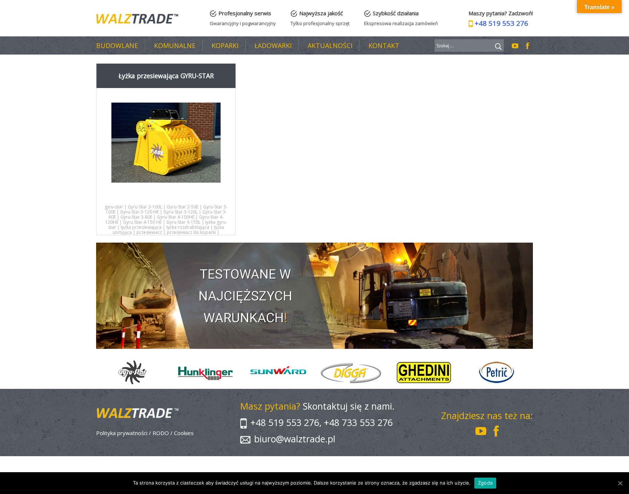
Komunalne (174, 45)
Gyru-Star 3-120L (180, 212)
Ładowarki (273, 45)
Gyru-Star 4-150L (183, 222)
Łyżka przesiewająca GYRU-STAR (166, 75)
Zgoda (485, 483)
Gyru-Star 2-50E (182, 207)
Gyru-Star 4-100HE (175, 217)
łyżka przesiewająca (141, 227)
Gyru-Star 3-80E (136, 217)
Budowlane (117, 45)
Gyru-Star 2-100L (145, 207)
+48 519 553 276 (501, 23)
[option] (132, 372)
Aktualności (330, 45)
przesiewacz (149, 232)
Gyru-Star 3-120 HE (139, 212)
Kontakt (383, 45)
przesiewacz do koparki (191, 232)
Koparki (224, 45)
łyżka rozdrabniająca (187, 227)
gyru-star (113, 207)
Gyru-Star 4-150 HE (142, 222)
